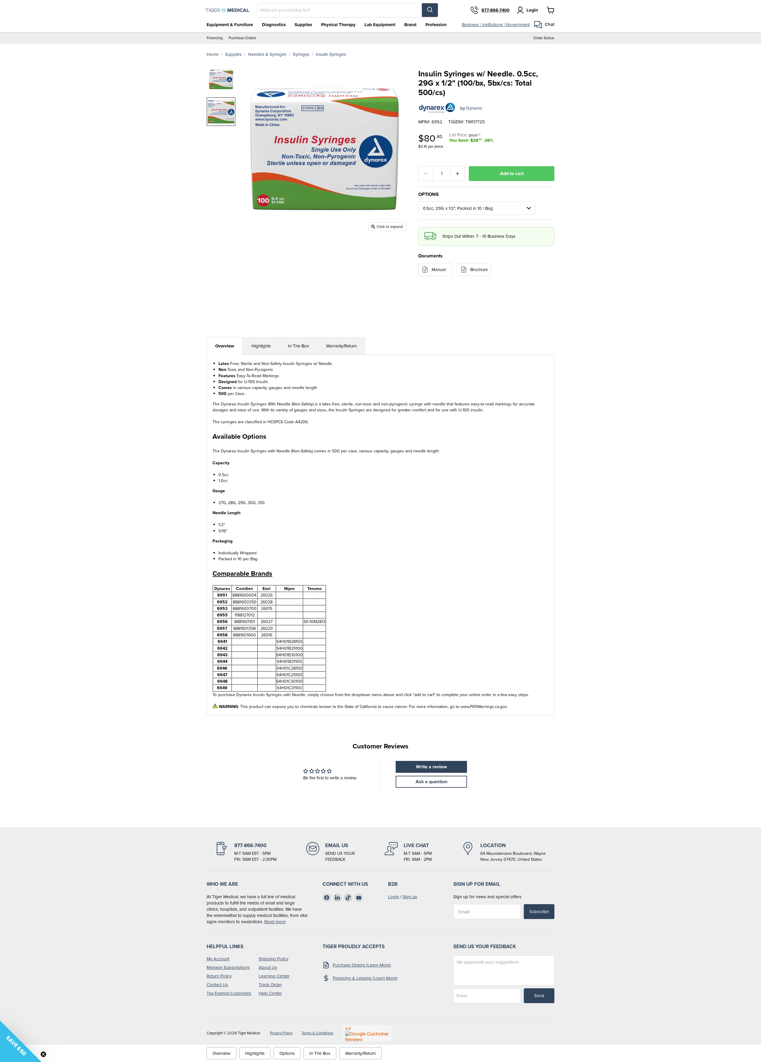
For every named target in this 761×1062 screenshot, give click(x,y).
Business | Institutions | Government (496, 24)
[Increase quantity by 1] (458, 173)
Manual (439, 269)
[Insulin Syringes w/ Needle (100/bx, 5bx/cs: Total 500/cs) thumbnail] (221, 79)
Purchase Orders (242, 38)
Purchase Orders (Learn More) (362, 965)
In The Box (298, 346)
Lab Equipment (379, 24)
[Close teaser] (43, 1054)
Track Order (270, 984)
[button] (21, 1041)
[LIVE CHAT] (408, 852)
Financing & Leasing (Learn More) (365, 978)
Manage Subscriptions (228, 967)
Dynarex (474, 108)
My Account (218, 959)
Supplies (303, 24)
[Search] (430, 10)
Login (393, 896)
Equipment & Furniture (230, 24)
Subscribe (539, 911)
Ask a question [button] (431, 781)
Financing (215, 38)
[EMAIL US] (330, 852)
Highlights (261, 346)
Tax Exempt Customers (229, 993)
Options (287, 1053)
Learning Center (274, 976)
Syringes (301, 54)
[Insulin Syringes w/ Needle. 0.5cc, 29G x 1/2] (221, 111)
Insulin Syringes (331, 54)
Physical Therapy (338, 24)
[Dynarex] (437, 108)
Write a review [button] (431, 766)
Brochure (479, 269)
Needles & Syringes (267, 54)
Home (212, 54)
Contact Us (217, 984)
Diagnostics (274, 24)
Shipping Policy (273, 959)
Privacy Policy (281, 1033)
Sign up (409, 896)
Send (539, 995)
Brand (410, 24)
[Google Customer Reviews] (366, 1033)
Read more (275, 921)
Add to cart (511, 173)
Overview (224, 346)
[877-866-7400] (245, 852)
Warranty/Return (341, 346)
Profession (436, 24)
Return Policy (219, 976)
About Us (268, 967)
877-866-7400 (496, 10)
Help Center (270, 993)
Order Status (543, 38)
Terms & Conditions (317, 1033)
